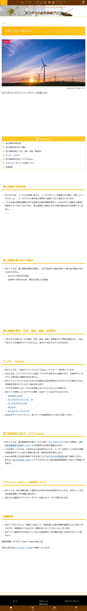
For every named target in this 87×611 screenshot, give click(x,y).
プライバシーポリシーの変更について (20, 163)
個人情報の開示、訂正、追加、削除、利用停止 (23, 151)
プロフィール (43, 601)
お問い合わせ (43, 604)
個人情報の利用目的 (13, 143)
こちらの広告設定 (56, 456)
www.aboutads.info (21, 460)
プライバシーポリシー (72, 601)
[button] (33, 608)
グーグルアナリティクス (19, 399)
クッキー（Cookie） (13, 155)
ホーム (15, 601)
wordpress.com (14, 396)
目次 (42, 139)
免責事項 (9, 167)
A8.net (11, 407)
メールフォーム (21, 548)
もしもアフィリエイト (17, 411)
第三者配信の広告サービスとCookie (19, 159)
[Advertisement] (43, 112)
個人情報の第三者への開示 (16, 147)
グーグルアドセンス (16, 403)
